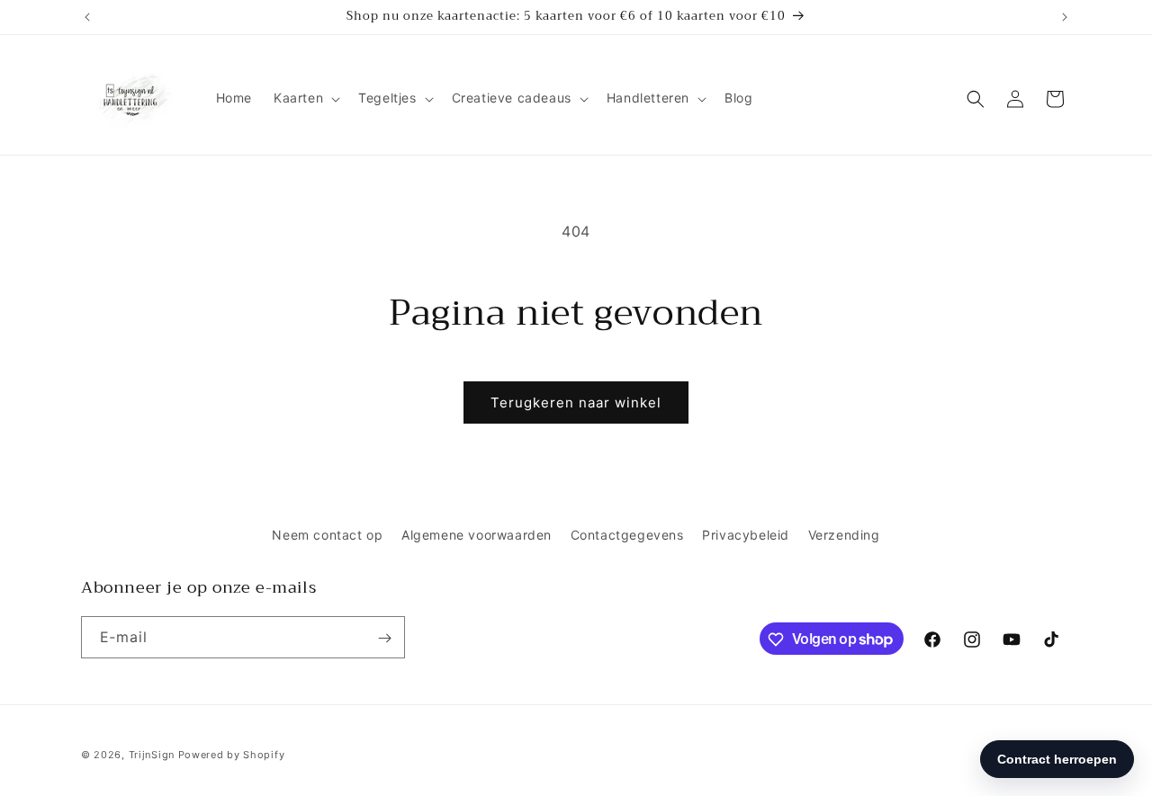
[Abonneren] (384, 638)
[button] (305, 98)
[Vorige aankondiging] (87, 17)
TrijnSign (152, 754)
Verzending (844, 534)
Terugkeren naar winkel (576, 402)
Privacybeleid (745, 534)
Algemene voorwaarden (476, 534)
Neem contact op (327, 534)
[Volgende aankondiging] (1064, 17)
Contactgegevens (627, 534)
